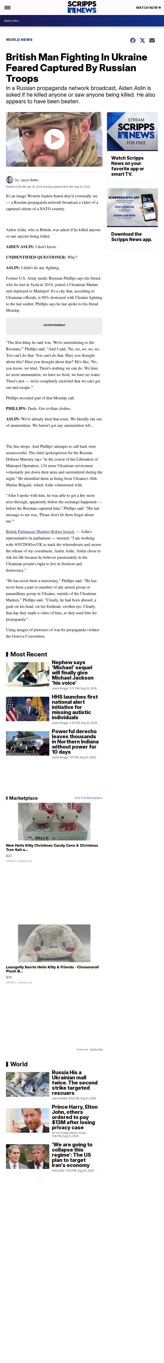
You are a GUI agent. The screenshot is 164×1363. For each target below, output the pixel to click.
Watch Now (147, 8)
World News (19, 39)
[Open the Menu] (7, 7)
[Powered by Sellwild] (96, 1049)
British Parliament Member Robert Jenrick (40, 531)
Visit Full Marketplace (88, 798)
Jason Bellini (29, 180)
